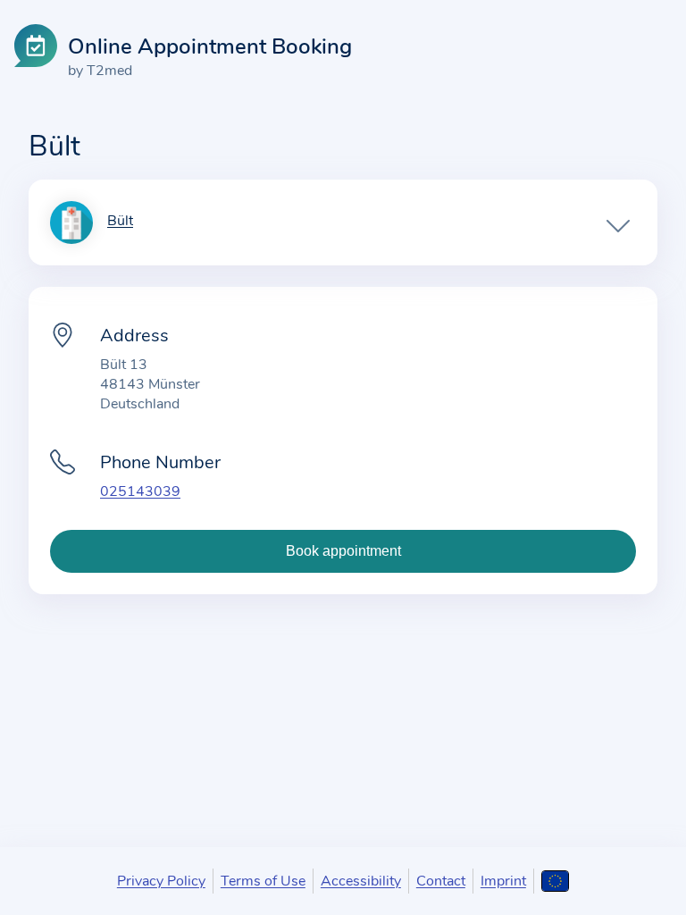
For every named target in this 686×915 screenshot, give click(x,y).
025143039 (140, 491)
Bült (120, 222)
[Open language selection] (555, 881)
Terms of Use (263, 881)
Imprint (503, 881)
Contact (440, 881)
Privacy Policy (161, 881)
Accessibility (361, 881)
